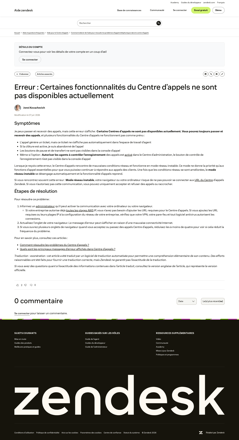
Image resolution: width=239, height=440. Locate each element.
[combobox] (187, 301)
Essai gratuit (201, 10)
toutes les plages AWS (79, 210)
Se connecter (180, 10)
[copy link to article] (222, 74)
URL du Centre (204, 180)
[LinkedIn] (205, 74)
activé (128, 155)
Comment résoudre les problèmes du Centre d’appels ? (54, 245)
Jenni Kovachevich (34, 107)
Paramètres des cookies (91, 433)
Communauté (157, 10)
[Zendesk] (119, 395)
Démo (218, 10)
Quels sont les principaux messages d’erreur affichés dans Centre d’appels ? (67, 249)
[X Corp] (211, 74)
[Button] (18, 285)
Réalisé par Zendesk (215, 433)
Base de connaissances (129, 10)
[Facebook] (216, 74)
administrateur (45, 206)
